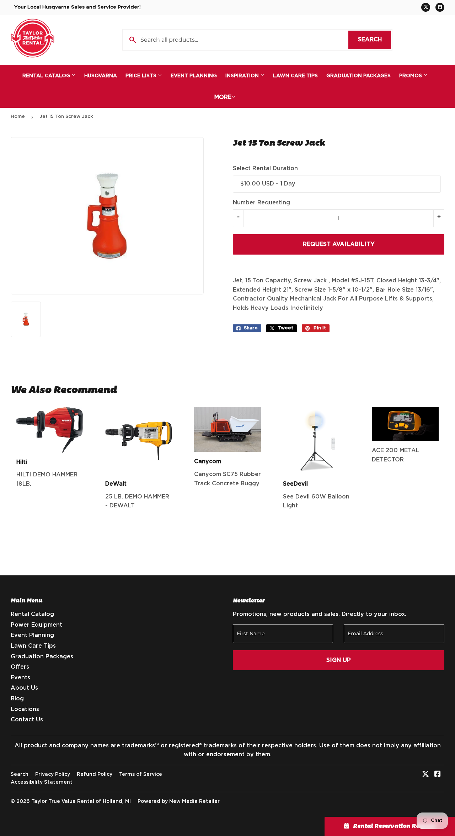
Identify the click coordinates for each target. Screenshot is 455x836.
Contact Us (27, 719)
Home (18, 116)
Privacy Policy (52, 774)
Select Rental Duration (265, 168)
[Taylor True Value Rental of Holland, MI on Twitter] (425, 775)
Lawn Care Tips (295, 75)
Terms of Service (140, 774)
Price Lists (141, 75)
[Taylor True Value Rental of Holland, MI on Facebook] (437, 775)
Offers (20, 667)
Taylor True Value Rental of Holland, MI (81, 801)
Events (20, 677)
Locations (25, 709)
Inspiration (242, 75)
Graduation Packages (358, 75)
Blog (17, 698)
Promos (411, 75)
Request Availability (339, 244)
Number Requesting (261, 202)
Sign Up (338, 660)
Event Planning (194, 75)
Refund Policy (94, 774)
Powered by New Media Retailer (179, 801)
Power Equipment (36, 625)
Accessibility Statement (42, 782)
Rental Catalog (46, 75)
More (222, 97)
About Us (24, 688)
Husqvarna (100, 75)
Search (374, 39)
